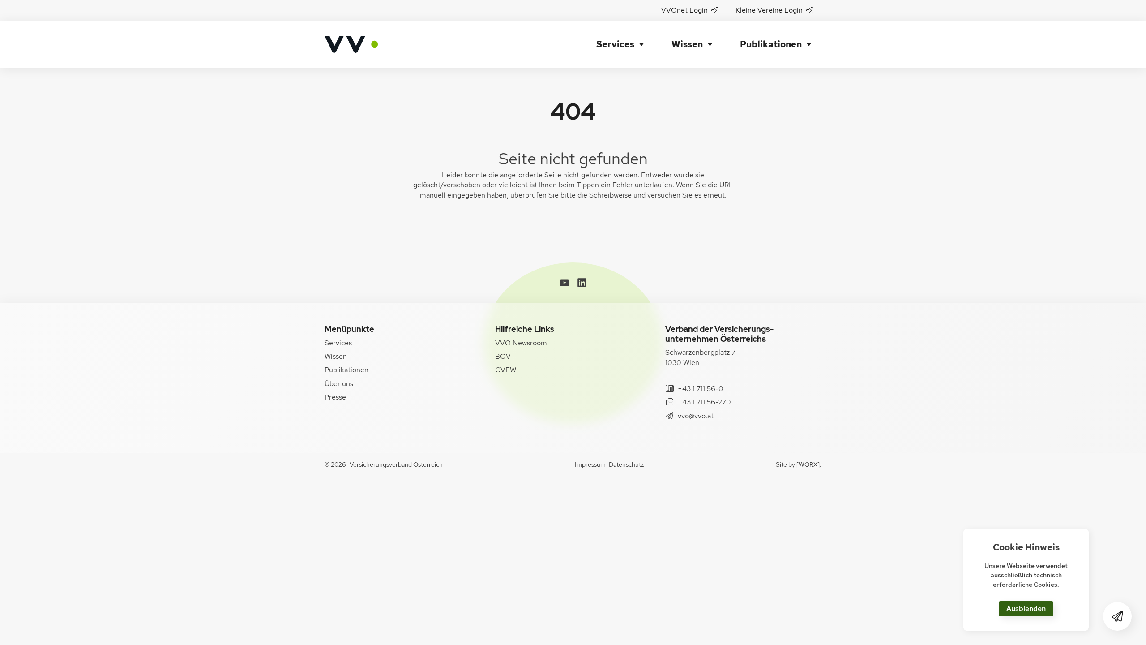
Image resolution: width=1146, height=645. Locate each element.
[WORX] (808, 464)
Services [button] (615, 44)
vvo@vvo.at (696, 416)
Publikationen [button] (771, 44)
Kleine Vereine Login (769, 10)
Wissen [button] (687, 44)
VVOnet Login (684, 10)
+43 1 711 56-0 (700, 388)
